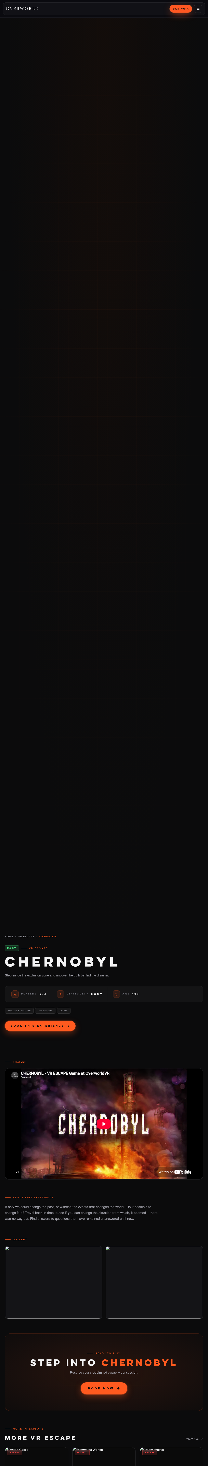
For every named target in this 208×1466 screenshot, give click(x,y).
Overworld (22, 8)
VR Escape (26, 936)
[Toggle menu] (198, 9)
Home (9, 936)
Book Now (179, 8)
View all (192, 1438)
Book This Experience (37, 1026)
